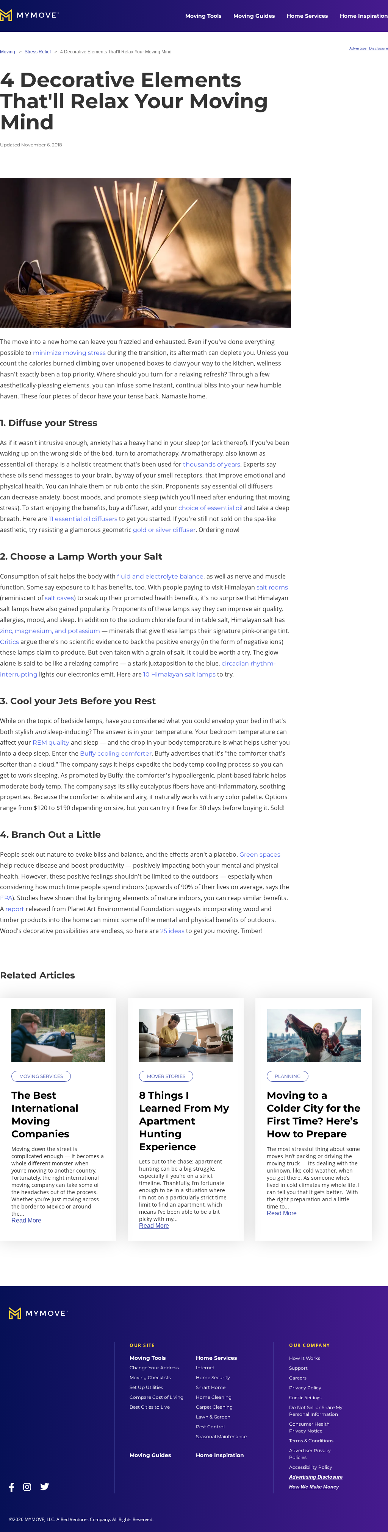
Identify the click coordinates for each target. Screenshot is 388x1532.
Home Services (307, 15)
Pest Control (210, 1426)
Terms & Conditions (311, 1440)
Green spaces (259, 854)
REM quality (51, 742)
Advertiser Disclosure (368, 48)
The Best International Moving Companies (44, 1114)
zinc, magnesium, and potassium (50, 631)
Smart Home (210, 1387)
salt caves (59, 598)
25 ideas (172, 931)
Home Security (213, 1377)
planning (287, 1076)
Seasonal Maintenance (221, 1436)
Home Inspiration (364, 15)
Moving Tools (203, 15)
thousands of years (211, 464)
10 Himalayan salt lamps (179, 674)
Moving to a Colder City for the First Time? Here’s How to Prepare (313, 1114)
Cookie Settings (305, 1397)
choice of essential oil (210, 508)
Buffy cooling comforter (116, 753)
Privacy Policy (305, 1387)
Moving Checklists (150, 1377)
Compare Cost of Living (156, 1397)
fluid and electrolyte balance (160, 576)
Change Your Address (154, 1367)
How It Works (304, 1358)
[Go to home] (37, 16)
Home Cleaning (214, 1397)
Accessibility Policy (310, 1467)
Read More (26, 1220)
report (14, 909)
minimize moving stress (69, 352)
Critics (9, 641)
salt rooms (272, 587)
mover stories (166, 1076)
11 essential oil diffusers (83, 519)
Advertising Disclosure (316, 1477)
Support (298, 1368)
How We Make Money (314, 1487)
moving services (41, 1076)
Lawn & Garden (213, 1417)
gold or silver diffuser (164, 529)
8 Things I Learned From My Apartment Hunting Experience (184, 1120)
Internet (205, 1367)
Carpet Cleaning (214, 1407)
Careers (298, 1378)
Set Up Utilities (146, 1387)
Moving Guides (254, 15)
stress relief (38, 51)
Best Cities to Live (150, 1407)
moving (7, 51)
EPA (6, 898)
